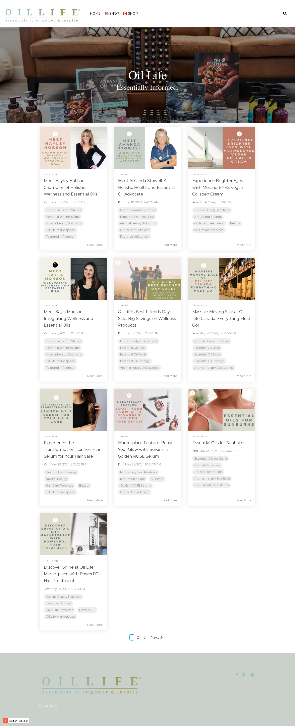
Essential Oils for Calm (210, 458)
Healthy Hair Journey (61, 472)
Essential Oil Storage (135, 361)
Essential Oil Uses (132, 348)
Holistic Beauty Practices (212, 210)
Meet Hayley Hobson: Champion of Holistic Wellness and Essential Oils (70, 187)
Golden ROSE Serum (135, 485)
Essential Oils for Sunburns (218, 442)
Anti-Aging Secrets (208, 217)
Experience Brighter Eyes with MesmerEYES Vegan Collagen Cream (217, 187)
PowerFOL (87, 610)
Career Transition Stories (63, 210)
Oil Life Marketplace (60, 230)
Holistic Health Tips (208, 472)
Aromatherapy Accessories (139, 368)
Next (155, 637)
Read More (95, 244)
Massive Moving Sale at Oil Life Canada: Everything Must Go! (221, 318)
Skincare (157, 479)
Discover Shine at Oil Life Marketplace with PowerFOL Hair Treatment (72, 574)
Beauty (235, 223)
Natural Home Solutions (211, 341)
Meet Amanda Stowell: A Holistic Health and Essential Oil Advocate (146, 187)
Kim (46, 202)
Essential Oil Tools (133, 354)
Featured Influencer (60, 236)
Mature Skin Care (132, 479)
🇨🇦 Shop (130, 13)
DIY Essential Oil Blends (211, 485)
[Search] (285, 13)
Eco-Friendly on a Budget (138, 341)
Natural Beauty (56, 479)
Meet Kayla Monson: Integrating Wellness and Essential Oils (68, 318)
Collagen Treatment (209, 223)
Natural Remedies (207, 465)
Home (95, 13)
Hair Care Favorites (59, 485)
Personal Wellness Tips (62, 217)
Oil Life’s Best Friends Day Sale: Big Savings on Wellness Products (147, 318)
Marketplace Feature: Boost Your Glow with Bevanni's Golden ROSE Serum (145, 449)
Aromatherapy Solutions (64, 223)
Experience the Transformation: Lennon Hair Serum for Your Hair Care (72, 449)
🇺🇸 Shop (112, 13)
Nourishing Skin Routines (138, 472)
